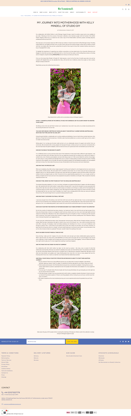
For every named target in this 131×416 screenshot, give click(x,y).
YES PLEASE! (75, 209)
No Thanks (75, 212)
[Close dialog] (93, 196)
